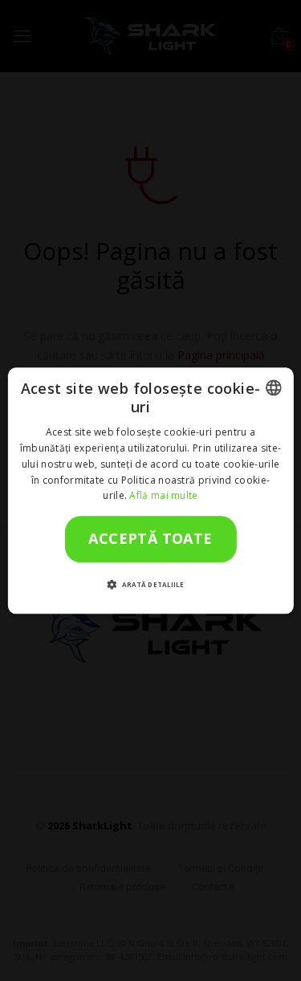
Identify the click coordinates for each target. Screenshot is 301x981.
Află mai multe (163, 496)
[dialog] (150, 490)
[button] (151, 584)
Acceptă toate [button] (150, 539)
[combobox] (274, 387)
